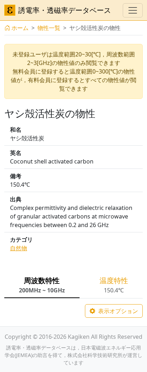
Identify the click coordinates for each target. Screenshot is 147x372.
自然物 (18, 248)
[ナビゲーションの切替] (133, 10)
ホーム (20, 28)
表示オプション (117, 311)
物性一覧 (48, 28)
